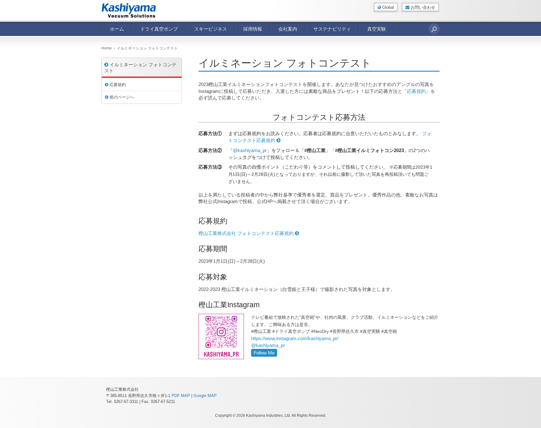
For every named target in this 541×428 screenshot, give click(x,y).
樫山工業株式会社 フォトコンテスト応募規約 (246, 233)
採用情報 (252, 29)
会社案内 (287, 29)
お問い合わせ (422, 7)
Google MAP (205, 395)
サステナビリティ (332, 29)
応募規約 (416, 91)
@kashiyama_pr (250, 150)
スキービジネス (210, 29)
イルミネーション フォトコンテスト (140, 68)
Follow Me (264, 352)
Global (387, 7)
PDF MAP (181, 395)
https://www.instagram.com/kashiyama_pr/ (294, 338)
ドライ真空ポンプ (159, 29)
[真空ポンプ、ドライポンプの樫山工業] (132, 10)
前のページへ (121, 97)
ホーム (117, 29)
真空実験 (376, 29)
